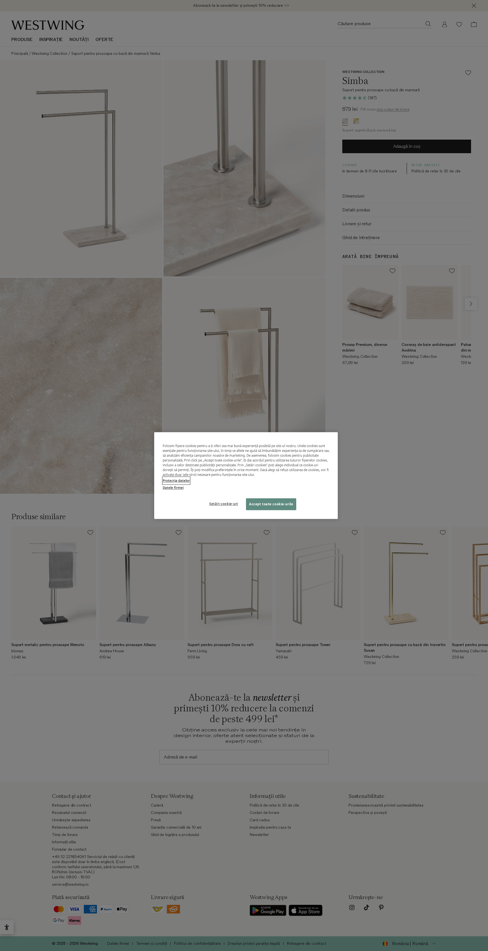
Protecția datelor (176, 480)
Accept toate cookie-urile (271, 504)
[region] (246, 475)
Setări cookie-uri (223, 504)
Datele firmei (173, 488)
